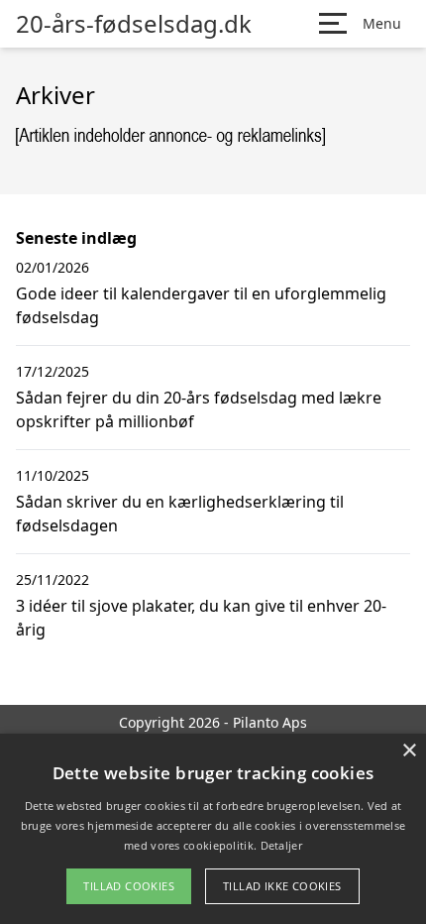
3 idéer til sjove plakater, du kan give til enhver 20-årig (201, 617)
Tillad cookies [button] (128, 885)
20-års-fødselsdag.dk (134, 24)
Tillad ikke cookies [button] (282, 885)
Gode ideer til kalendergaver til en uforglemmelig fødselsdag (201, 305)
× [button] (408, 751)
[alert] (213, 829)
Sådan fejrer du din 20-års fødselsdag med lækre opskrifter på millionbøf (198, 409)
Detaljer (281, 845)
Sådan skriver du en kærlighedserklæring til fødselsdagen (180, 513)
